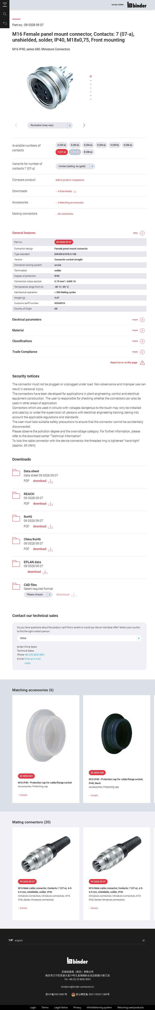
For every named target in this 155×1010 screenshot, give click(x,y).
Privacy (77, 1007)
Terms (45, 1007)
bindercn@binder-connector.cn (77, 986)
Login (33, 1007)
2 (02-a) (61, 145)
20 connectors (65, 213)
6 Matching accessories (71, 202)
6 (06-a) (128, 145)
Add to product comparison (70, 180)
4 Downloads (65, 191)
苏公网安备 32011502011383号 (92, 994)
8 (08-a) (88, 152)
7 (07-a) (61, 152)
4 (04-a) (88, 145)
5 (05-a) (101, 145)
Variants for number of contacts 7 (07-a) (27, 166)
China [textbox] (23, 638)
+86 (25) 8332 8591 (34, 654)
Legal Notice (61, 1007)
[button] (4, 4)
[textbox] (48, 125)
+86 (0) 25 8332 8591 (80, 979)
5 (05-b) (114, 145)
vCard (27, 663)
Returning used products (131, 1007)
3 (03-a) (75, 145)
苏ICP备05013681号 (56, 994)
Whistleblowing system (99, 1007)
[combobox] (50, 125)
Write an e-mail (32, 658)
